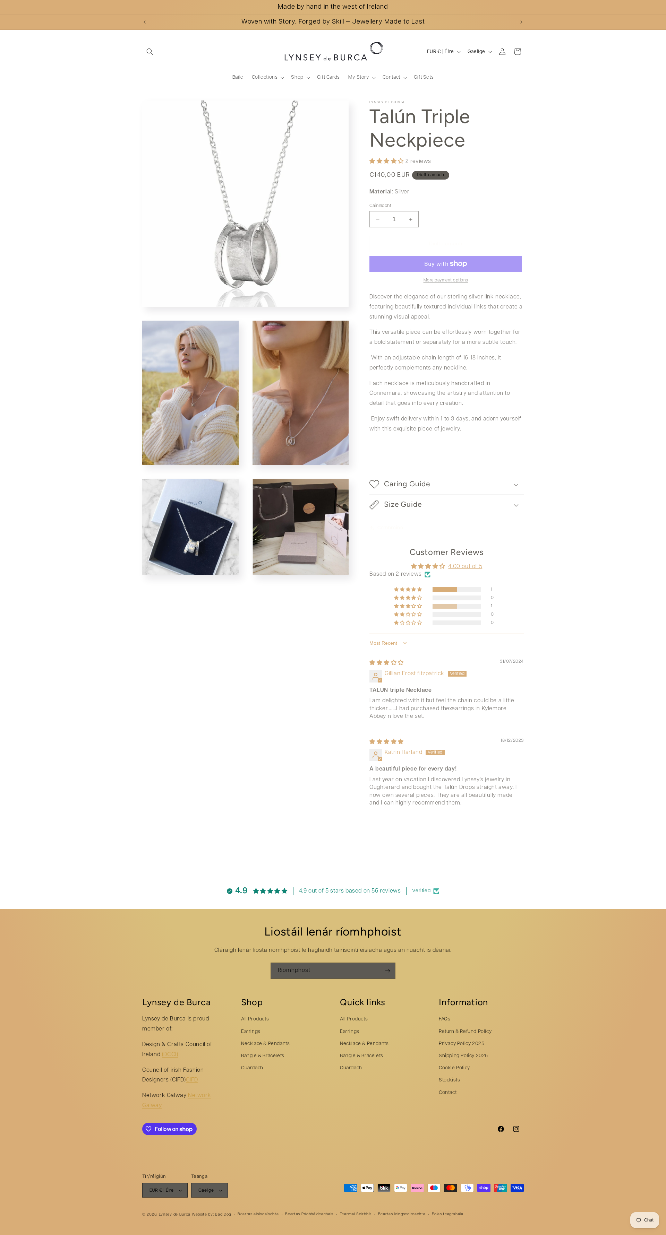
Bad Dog (223, 1215)
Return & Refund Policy (465, 1031)
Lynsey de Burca (175, 1215)
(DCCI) (170, 1055)
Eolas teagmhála (447, 1214)
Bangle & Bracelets (262, 1056)
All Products (255, 1019)
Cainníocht (380, 205)
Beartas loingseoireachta (402, 1214)
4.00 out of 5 (465, 566)
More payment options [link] (446, 280)
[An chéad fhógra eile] (521, 22)
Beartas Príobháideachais (309, 1214)
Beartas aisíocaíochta (258, 1214)
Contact (447, 1092)
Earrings (251, 1031)
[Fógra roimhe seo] (144, 22)
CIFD (192, 1080)
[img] (386, 663)
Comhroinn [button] (390, 528)
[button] (149, 51)
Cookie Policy (454, 1068)
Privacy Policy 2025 (461, 1043)
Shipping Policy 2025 (463, 1056)
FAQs (444, 1019)
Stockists (449, 1080)
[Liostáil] (387, 971)
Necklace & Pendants (265, 1043)
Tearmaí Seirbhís (356, 1214)
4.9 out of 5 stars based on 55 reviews (350, 891)
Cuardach (252, 1068)
